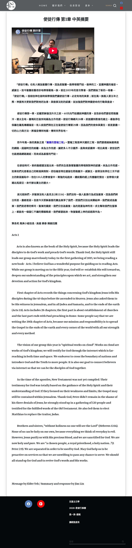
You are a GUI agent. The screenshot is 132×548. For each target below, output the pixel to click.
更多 (88, 5)
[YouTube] (121, 8)
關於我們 (57, 5)
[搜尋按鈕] (122, 541)
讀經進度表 (74, 522)
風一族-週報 (75, 514)
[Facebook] (121, 3)
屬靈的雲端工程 (55, 142)
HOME (43, 5)
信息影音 (75, 5)
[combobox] (94, 541)
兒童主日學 (74, 501)
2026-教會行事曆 (77, 508)
